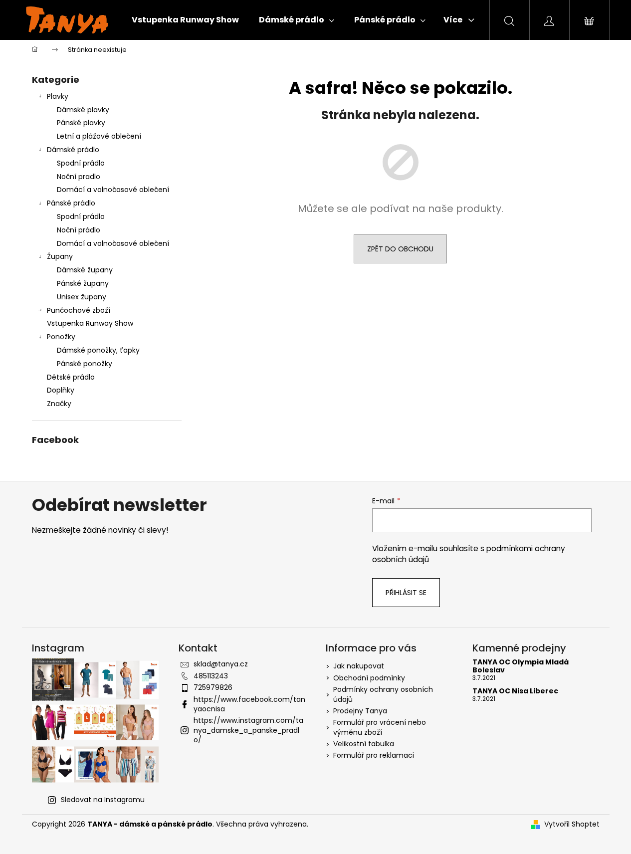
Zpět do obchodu (400, 249)
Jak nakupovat (358, 666)
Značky (59, 404)
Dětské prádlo (71, 377)
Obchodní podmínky (369, 678)
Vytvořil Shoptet (572, 824)
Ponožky (61, 337)
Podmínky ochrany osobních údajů (383, 694)
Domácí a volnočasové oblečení (113, 190)
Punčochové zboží (78, 310)
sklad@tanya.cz (221, 664)
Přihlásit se (406, 593)
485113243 (211, 676)
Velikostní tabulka (363, 744)
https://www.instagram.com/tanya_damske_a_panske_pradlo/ (248, 730)
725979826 (213, 687)
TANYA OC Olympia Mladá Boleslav (520, 666)
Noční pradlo (78, 177)
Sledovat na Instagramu (103, 800)
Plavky (57, 96)
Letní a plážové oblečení (99, 136)
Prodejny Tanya (360, 711)
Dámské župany (85, 270)
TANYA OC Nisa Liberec (515, 691)
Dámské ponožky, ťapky (98, 350)
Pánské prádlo (71, 203)
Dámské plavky (83, 110)
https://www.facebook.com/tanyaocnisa (249, 704)
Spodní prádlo (81, 163)
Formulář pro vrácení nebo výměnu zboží (379, 727)
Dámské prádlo (73, 150)
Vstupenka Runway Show (90, 323)
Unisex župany (81, 297)
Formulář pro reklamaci (373, 755)
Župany (60, 256)
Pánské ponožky (84, 364)
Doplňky (60, 390)
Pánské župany (83, 283)
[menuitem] (185, 20)
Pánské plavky (81, 123)
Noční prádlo (78, 230)
